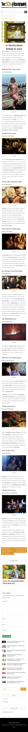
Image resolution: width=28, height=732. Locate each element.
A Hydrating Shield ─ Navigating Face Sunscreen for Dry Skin (16, 651)
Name (4, 619)
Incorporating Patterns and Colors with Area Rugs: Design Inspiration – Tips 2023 (15, 682)
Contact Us (5, 699)
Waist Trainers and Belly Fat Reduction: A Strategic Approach (15, 655)
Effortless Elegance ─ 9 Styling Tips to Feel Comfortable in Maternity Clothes (15, 659)
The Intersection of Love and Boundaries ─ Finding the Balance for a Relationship (15, 668)
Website (4, 630)
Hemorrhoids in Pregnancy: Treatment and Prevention (7, 551)
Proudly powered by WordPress (9, 725)
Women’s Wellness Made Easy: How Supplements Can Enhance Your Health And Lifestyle (16, 664)
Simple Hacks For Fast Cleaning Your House (21, 550)
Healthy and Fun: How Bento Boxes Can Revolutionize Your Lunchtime (14, 677)
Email (3, 624)
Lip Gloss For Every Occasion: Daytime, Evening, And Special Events (16, 673)
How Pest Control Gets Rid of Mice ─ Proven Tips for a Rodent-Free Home (15, 642)
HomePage (5, 702)
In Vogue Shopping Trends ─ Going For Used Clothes (15, 646)
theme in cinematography (18, 162)
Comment (4, 601)
